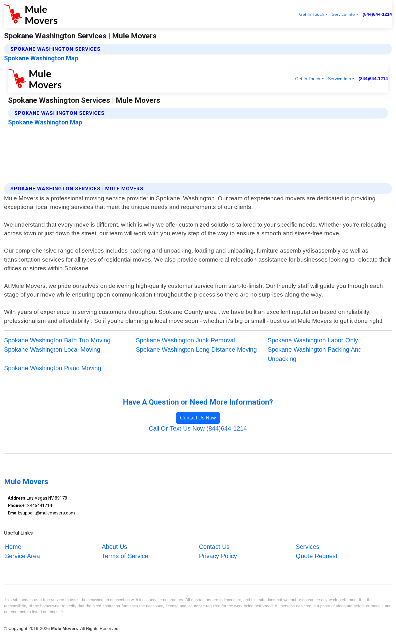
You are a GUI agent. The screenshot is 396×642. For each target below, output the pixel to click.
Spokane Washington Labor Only (313, 340)
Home (13, 546)
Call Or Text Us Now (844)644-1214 (198, 428)
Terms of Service (125, 556)
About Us (114, 546)
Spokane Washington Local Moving (52, 349)
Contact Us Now (198, 417)
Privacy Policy (218, 556)
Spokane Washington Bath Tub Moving (57, 340)
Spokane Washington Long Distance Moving (196, 349)
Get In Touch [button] (311, 14)
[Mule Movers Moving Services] (31, 14)
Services (307, 546)
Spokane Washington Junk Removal (185, 340)
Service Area (22, 556)
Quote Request (317, 556)
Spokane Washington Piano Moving (52, 368)
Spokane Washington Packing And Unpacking (315, 354)
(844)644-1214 (377, 14)
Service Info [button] (343, 14)
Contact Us (214, 546)
